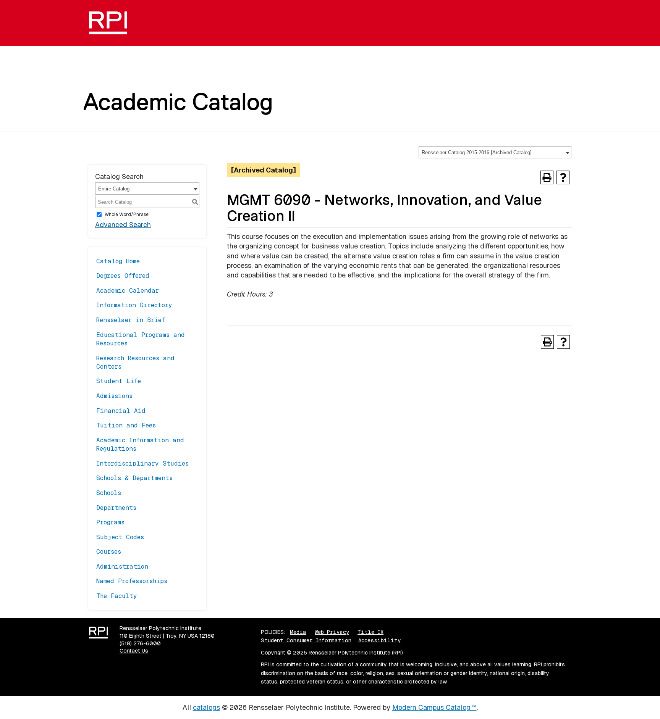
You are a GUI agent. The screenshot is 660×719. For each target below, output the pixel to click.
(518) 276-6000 (140, 643)
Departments (116, 508)
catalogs (206, 707)
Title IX (370, 632)
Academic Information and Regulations (140, 444)
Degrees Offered (122, 276)
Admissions (114, 396)
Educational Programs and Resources (140, 339)
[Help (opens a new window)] (562, 177)
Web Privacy (332, 632)
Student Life (118, 381)
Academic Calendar (127, 291)
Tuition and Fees (126, 425)
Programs (110, 522)
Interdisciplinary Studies (142, 463)
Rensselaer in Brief (130, 320)
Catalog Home (118, 261)
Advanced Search (123, 224)
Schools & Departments (134, 478)
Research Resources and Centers (135, 362)
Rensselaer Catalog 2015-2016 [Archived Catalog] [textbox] (477, 152)
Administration (122, 567)
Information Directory (134, 305)
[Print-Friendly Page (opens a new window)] (546, 177)
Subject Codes (120, 537)
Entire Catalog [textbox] (113, 189)
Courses (108, 552)
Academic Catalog (178, 101)
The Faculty (116, 596)
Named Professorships (131, 581)
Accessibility (379, 640)
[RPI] (111, 23)
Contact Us (134, 650)
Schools (108, 493)
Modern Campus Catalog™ (434, 707)
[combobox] (495, 152)
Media (298, 632)
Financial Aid (121, 411)
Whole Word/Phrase (127, 214)
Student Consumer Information (306, 640)
